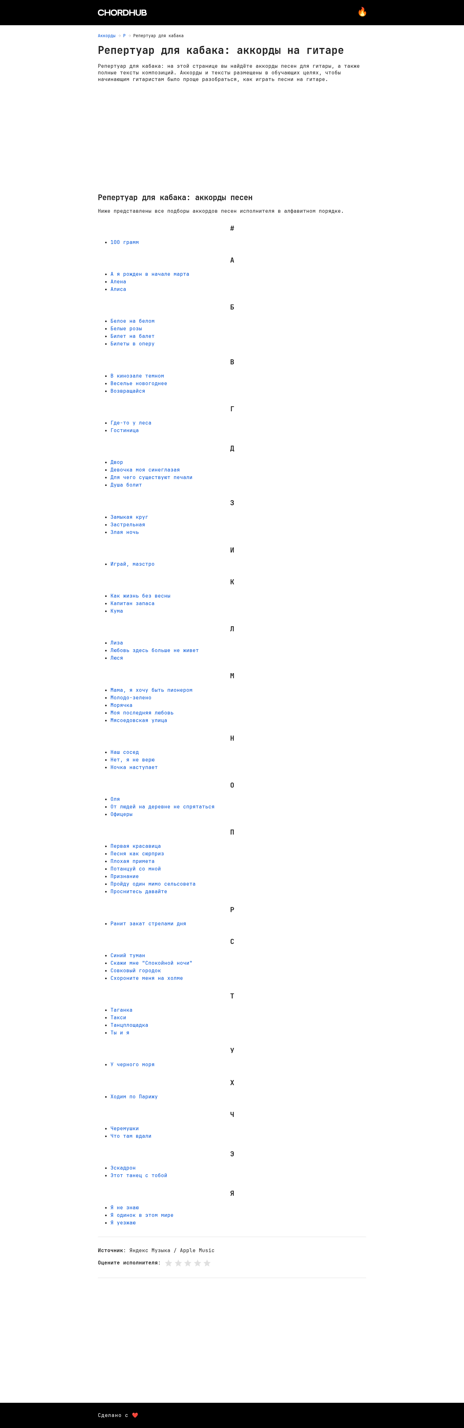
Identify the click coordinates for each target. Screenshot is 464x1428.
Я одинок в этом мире (142, 1215)
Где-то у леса (131, 422)
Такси (118, 1017)
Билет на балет (132, 336)
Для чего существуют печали (151, 477)
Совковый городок (135, 970)
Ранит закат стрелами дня (148, 923)
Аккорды (107, 35)
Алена (118, 281)
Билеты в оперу (132, 343)
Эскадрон (123, 1168)
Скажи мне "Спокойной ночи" (151, 963)
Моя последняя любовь (142, 712)
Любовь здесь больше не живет (154, 650)
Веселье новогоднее (138, 383)
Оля (115, 799)
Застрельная (127, 524)
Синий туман (127, 955)
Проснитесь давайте (138, 891)
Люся (116, 658)
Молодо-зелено (131, 697)
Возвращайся (127, 391)
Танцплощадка (129, 1025)
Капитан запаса (132, 603)
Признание (124, 876)
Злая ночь (124, 532)
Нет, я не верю (132, 759)
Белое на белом (132, 321)
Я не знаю (124, 1207)
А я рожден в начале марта (149, 274)
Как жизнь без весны (140, 596)
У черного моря (132, 1064)
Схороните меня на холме (146, 978)
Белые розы (126, 328)
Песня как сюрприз (137, 853)
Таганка (121, 1010)
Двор (116, 462)
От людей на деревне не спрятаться (162, 806)
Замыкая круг (129, 517)
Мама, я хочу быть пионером (151, 690)
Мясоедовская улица (138, 720)
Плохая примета (132, 861)
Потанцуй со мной (135, 868)
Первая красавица (135, 846)
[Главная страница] (122, 12)
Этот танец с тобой (138, 1175)
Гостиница (124, 430)
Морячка (121, 705)
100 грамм (124, 242)
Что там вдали (131, 1136)
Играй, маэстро (132, 564)
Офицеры (121, 814)
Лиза (116, 642)
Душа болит (126, 485)
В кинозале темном (137, 376)
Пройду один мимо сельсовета (153, 884)
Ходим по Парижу (134, 1096)
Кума (116, 611)
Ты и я (119, 1032)
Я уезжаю (123, 1222)
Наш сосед (124, 752)
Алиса (118, 289)
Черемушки (124, 1128)
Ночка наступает (134, 767)
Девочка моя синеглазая (145, 469)
